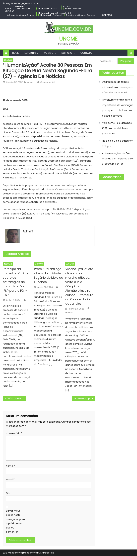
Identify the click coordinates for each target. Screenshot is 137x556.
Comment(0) (47, 82)
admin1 (31, 82)
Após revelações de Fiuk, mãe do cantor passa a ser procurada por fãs (118, 159)
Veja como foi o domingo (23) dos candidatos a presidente (117, 128)
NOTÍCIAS (9, 11)
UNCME (68, 38)
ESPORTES (20, 6)
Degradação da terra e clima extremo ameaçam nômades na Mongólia (117, 87)
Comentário (14, 433)
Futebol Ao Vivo (73, 8)
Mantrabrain (47, 552)
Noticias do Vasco (47, 8)
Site (8, 493)
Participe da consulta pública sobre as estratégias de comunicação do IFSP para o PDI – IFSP (16, 282)
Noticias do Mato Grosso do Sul (54, 13)
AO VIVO (67, 6)
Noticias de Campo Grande (80, 15)
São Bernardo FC (25, 8)
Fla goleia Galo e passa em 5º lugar (117, 143)
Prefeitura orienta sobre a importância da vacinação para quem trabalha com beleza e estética (117, 107)
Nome (10, 466)
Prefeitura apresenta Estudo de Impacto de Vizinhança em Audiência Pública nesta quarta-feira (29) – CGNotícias (85, 398)
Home (8, 8)
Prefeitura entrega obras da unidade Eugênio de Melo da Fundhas (48, 275)
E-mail (10, 479)
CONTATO (107, 15)
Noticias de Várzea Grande (20, 15)
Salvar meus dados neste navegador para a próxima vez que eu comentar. (15, 521)
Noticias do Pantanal (51, 15)
